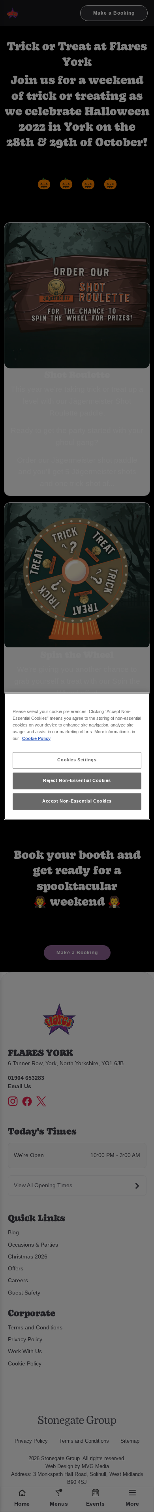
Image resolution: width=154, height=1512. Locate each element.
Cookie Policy (36, 738)
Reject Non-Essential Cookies (77, 780)
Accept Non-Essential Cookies (77, 801)
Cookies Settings (76, 759)
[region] (77, 756)
